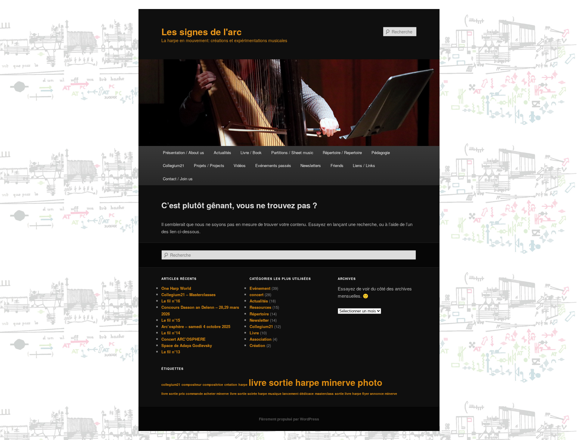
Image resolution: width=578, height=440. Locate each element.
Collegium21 (173, 165)
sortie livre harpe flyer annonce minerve (366, 393)
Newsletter (259, 320)
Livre (254, 333)
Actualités (222, 152)
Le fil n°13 (170, 352)
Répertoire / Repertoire (342, 152)
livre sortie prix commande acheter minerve (195, 393)
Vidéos (240, 165)
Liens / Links (364, 165)
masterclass (324, 393)
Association (261, 339)
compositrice (213, 384)
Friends (337, 165)
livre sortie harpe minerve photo (315, 382)
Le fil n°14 (170, 333)
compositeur (191, 384)
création (230, 384)
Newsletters (310, 165)
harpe (242, 384)
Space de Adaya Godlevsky (186, 345)
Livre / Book (251, 152)
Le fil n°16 (170, 301)
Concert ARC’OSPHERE (183, 339)
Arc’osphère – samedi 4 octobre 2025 (195, 326)
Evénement (260, 288)
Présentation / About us (183, 152)
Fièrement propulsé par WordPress (289, 419)
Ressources (260, 307)
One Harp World (176, 288)
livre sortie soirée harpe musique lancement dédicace (272, 393)
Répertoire (259, 314)
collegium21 (170, 384)
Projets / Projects (209, 165)
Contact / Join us (178, 178)
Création (257, 345)
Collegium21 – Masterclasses (188, 294)
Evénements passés (273, 165)
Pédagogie (380, 152)
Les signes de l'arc (201, 31)
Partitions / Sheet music (292, 152)
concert (256, 294)
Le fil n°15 (170, 320)
